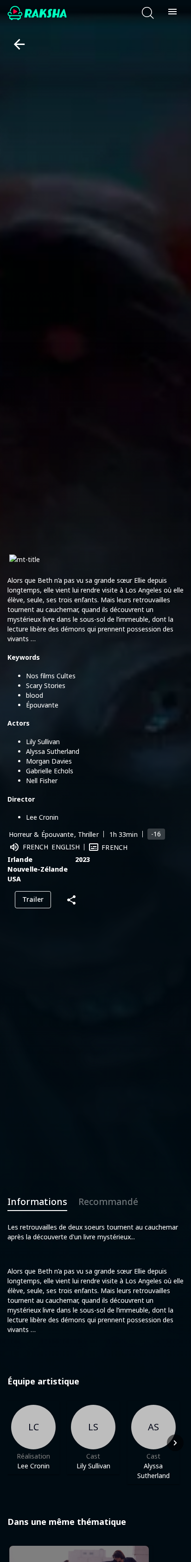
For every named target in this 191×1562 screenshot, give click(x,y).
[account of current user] (172, 13)
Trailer (33, 899)
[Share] (71, 899)
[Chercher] (148, 13)
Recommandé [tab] (108, 1201)
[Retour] (15, 44)
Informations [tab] (37, 1201)
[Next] (175, 1442)
